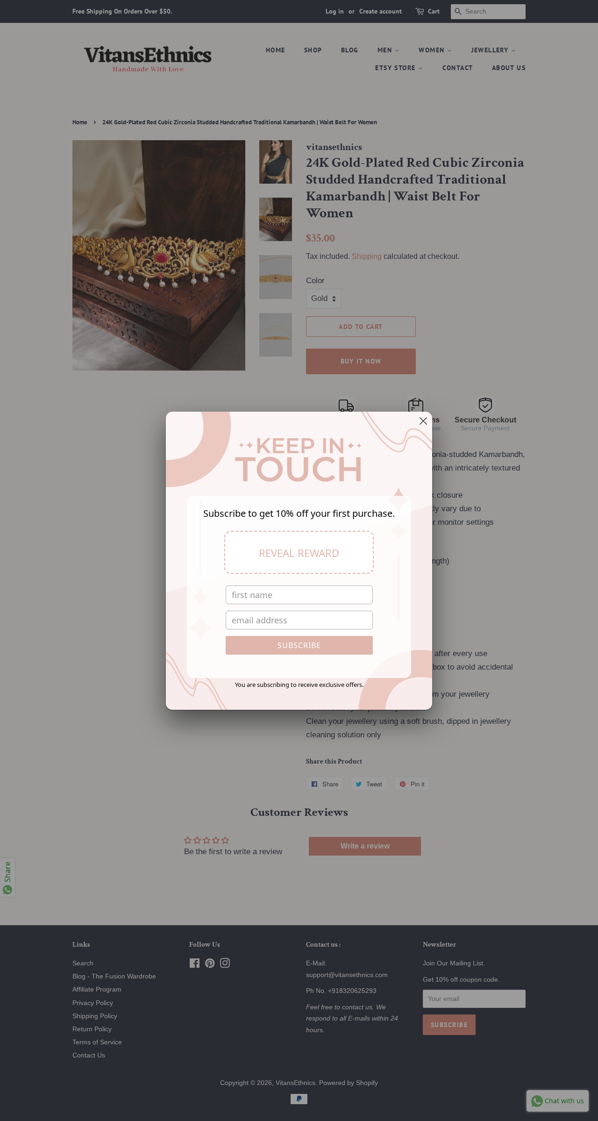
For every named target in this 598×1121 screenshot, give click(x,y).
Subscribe (299, 645)
